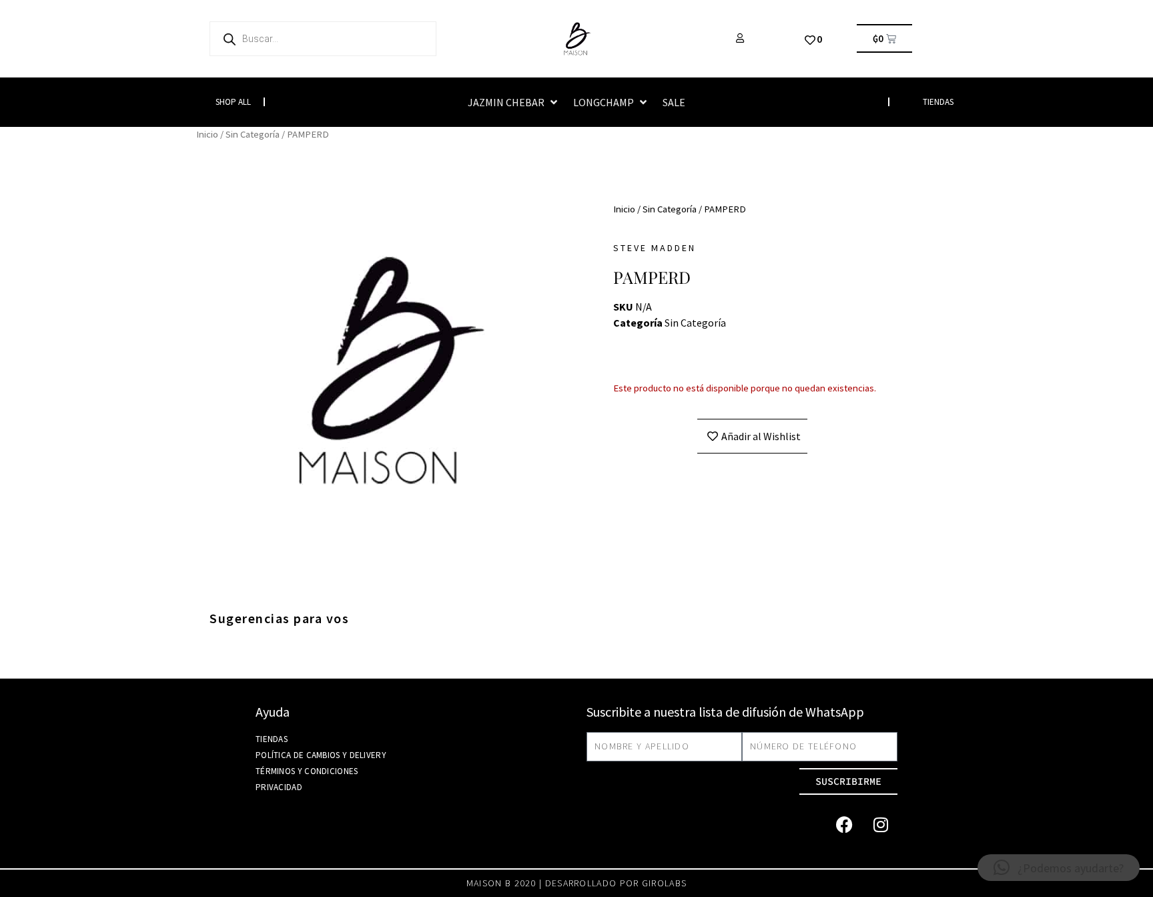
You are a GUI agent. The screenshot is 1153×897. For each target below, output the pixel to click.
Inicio (207, 134)
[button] (513, 102)
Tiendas (272, 739)
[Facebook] (844, 825)
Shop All (233, 102)
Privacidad (279, 787)
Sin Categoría (253, 134)
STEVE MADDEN (654, 248)
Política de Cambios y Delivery (321, 755)
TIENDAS (938, 102)
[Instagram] (880, 825)
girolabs (664, 883)
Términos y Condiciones (307, 771)
